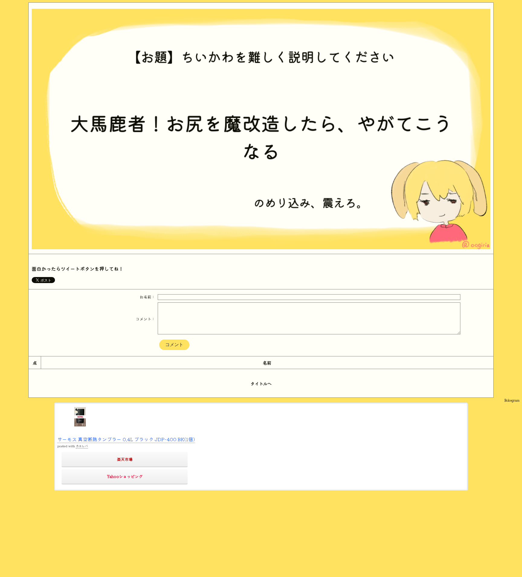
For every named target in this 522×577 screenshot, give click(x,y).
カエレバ (82, 446)
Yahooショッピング (125, 476)
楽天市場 (125, 459)
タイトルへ (261, 383)
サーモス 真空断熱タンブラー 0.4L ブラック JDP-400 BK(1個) (126, 439)
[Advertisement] (183, 533)
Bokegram (512, 400)
